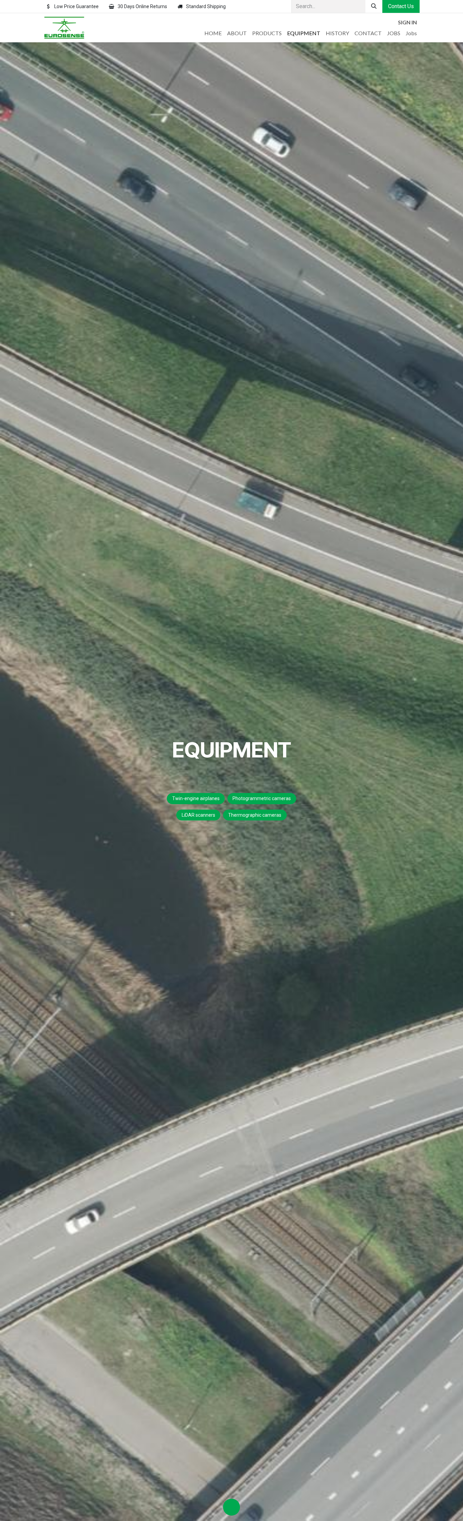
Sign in (407, 22)
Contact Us (401, 6)
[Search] (373, 6)
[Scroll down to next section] (231, 1507)
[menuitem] (213, 33)
